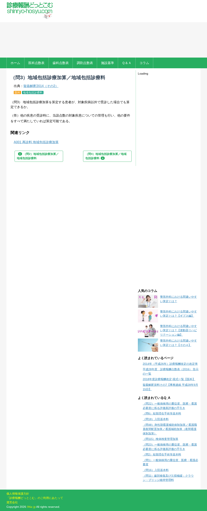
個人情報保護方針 (17, 493)
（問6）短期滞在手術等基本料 (162, 413)
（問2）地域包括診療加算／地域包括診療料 (38, 156)
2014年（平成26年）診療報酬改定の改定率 (170, 363)
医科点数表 (36, 63)
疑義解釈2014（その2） (40, 86)
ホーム (15, 63)
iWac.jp (31, 506)
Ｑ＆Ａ (126, 63)
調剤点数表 (85, 63)
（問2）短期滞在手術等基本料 (162, 454)
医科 (17, 92)
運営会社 (12, 502)
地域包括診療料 (33, 92)
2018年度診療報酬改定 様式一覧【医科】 (169, 379)
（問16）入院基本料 (156, 470)
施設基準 (107, 63)
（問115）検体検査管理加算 (160, 439)
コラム (144, 63)
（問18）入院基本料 (156, 419)
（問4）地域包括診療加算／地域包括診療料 (106, 156)
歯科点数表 (61, 63)
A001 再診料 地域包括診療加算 (36, 142)
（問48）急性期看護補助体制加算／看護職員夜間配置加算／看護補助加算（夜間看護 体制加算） (170, 429)
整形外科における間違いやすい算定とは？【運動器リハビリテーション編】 (178, 330)
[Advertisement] (128, 29)
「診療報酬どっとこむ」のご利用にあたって (34, 497)
